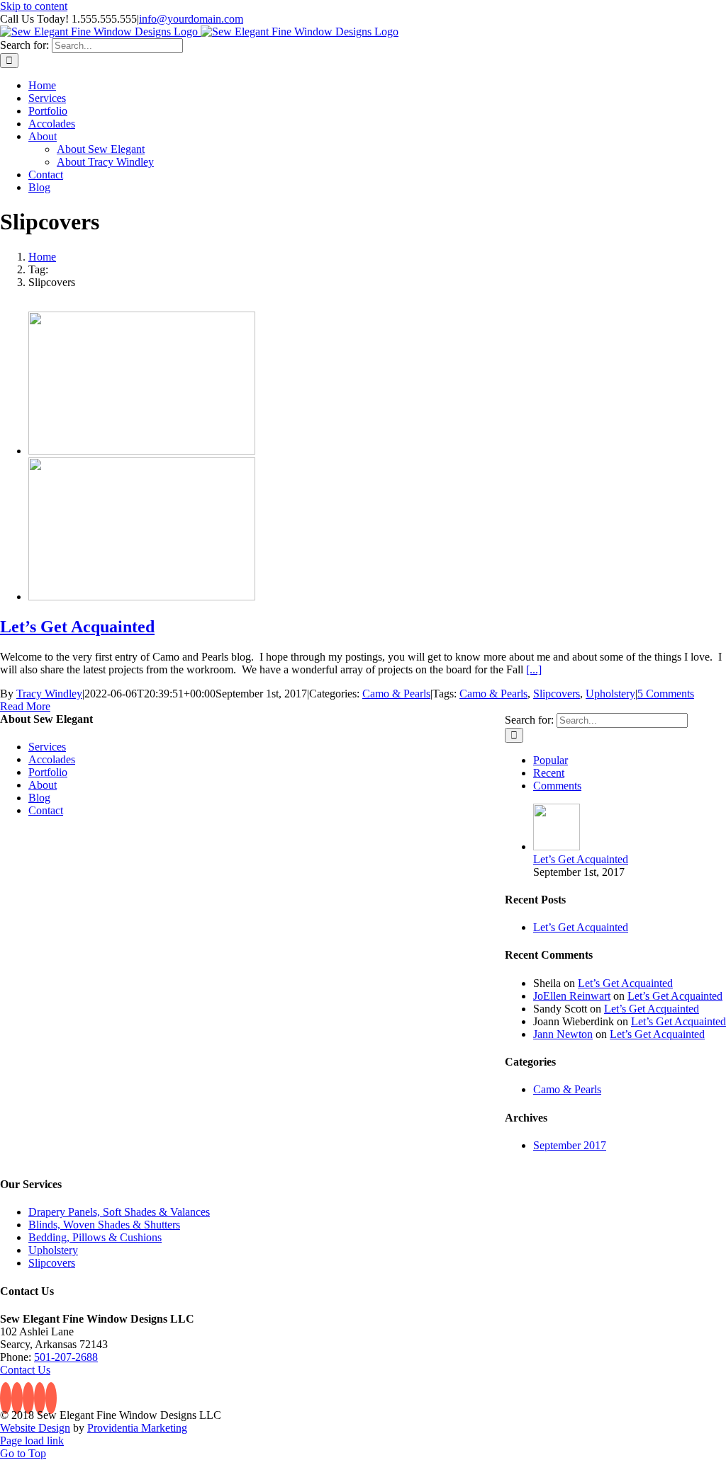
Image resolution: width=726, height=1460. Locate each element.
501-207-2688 (66, 1357)
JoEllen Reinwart (571, 996)
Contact (45, 810)
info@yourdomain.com (191, 19)
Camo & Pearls (396, 694)
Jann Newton (563, 1034)
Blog (39, 798)
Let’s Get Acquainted (77, 626)
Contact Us (25, 1370)
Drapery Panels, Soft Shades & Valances (119, 1212)
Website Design (35, 1428)
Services (47, 747)
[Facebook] (5, 1398)
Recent (548, 773)
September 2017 (569, 1145)
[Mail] (51, 1398)
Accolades (51, 759)
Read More (25, 706)
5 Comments (665, 694)
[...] (534, 669)
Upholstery (610, 694)
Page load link (32, 1441)
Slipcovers (556, 694)
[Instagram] (39, 1398)
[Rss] (17, 1398)
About (42, 785)
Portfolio (47, 772)
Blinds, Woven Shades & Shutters (104, 1225)
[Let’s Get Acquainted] (141, 451)
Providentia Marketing (137, 1428)
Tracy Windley (49, 694)
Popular (550, 760)
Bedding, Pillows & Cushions (95, 1237)
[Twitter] (28, 1398)
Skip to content (33, 6)
